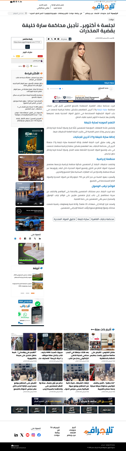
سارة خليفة (102, 109)
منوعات (103, 13)
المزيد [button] (32, 13)
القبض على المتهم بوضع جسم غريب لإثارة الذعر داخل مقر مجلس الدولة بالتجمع (24, 385)
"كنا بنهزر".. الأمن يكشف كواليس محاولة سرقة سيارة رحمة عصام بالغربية (102, 385)
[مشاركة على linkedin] (21, 1)
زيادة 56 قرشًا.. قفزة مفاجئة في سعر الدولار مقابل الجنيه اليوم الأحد (27, 90)
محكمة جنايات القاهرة (102, 219)
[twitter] (35, 238)
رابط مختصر (27, 39)
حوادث (71, 13)
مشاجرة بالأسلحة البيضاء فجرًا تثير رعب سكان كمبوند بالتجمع (27, 96)
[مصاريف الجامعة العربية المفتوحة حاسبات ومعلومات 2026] (37, 285)
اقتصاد (96, 13)
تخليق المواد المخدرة (64, 219)
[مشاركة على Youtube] (27, 435)
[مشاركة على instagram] (16, 1)
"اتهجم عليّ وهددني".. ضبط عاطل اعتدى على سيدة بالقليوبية (24, 355)
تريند (36, 268)
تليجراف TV (55, 427)
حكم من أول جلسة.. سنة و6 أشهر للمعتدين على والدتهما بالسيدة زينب (51, 385)
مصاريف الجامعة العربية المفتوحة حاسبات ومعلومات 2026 (22, 284)
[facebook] (25, 238)
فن (81, 13)
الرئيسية (114, 13)
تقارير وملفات (63, 13)
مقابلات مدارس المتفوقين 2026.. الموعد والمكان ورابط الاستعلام (22, 276)
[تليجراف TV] (83, 12)
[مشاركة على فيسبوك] (14, 1)
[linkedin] (40, 238)
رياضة (77, 13)
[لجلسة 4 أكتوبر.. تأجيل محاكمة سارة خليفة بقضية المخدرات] (55, 39)
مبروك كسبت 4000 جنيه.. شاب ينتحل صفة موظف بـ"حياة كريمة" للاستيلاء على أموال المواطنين (50, 355)
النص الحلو (39, 13)
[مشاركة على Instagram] (33, 435)
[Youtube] (20, 238)
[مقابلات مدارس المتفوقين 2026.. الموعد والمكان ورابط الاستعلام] (37, 277)
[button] (32, 293)
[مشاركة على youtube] (11, 2)
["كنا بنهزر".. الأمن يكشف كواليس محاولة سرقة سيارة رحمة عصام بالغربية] (102, 372)
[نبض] (15, 238)
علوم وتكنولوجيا (50, 13)
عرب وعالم (89, 13)
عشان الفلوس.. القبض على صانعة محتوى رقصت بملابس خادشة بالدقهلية (102, 355)
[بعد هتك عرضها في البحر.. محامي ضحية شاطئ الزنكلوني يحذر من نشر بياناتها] (76, 341)
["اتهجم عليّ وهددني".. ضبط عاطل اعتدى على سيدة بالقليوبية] (23, 341)
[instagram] (30, 238)
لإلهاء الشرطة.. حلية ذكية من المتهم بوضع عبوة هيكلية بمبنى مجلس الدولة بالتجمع (76, 385)
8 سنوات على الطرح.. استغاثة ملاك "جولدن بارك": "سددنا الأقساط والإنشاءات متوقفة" (28, 114)
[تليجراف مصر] (103, 7)
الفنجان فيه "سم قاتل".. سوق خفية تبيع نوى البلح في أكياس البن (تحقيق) (27, 102)
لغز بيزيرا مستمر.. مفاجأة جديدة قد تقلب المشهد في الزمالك (29, 79)
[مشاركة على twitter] (18, 1)
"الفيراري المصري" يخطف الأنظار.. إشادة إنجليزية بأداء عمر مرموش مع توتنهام (29, 120)
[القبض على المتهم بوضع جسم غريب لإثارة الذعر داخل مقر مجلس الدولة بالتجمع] (23, 372)
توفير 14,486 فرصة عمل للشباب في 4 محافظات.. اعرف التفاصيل (29, 108)
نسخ (27, 47)
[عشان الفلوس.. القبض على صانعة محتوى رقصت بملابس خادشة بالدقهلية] (102, 341)
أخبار (108, 13)
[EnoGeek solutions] (18, 446)
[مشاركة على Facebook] (39, 435)
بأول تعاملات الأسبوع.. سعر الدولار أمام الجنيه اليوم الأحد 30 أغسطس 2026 (27, 84)
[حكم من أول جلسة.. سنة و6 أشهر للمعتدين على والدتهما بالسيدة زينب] (50, 372)
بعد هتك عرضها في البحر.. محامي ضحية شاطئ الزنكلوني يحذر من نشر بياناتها (77, 355)
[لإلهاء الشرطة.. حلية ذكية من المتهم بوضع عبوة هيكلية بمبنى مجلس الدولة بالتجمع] (76, 372)
